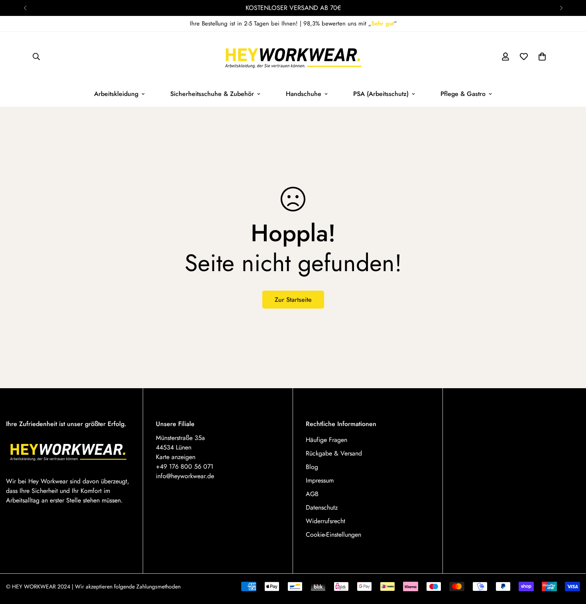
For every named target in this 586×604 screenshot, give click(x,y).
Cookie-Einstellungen (333, 534)
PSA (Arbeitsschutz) (381, 93)
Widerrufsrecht (325, 521)
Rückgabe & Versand (334, 453)
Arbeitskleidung (116, 93)
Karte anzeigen (175, 456)
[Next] (561, 8)
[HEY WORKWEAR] (293, 56)
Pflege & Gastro (463, 93)
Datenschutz (322, 507)
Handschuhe (303, 93)
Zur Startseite (293, 299)
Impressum (320, 480)
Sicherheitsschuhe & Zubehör (212, 93)
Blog (312, 466)
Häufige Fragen (326, 439)
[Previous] (25, 8)
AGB (312, 493)
